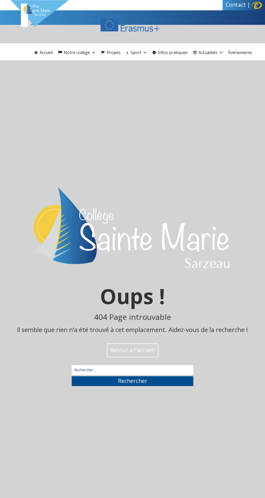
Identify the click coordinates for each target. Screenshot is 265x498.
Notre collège (77, 52)
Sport (135, 52)
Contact (236, 4)
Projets (114, 52)
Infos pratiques (173, 52)
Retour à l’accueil (133, 350)
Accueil (46, 52)
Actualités (207, 52)
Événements (240, 52)
